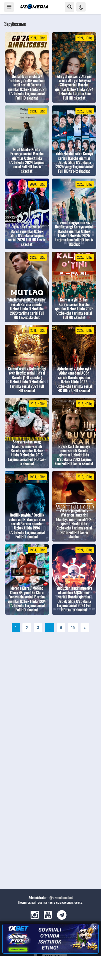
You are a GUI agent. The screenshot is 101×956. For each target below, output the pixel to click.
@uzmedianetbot (61, 897)
